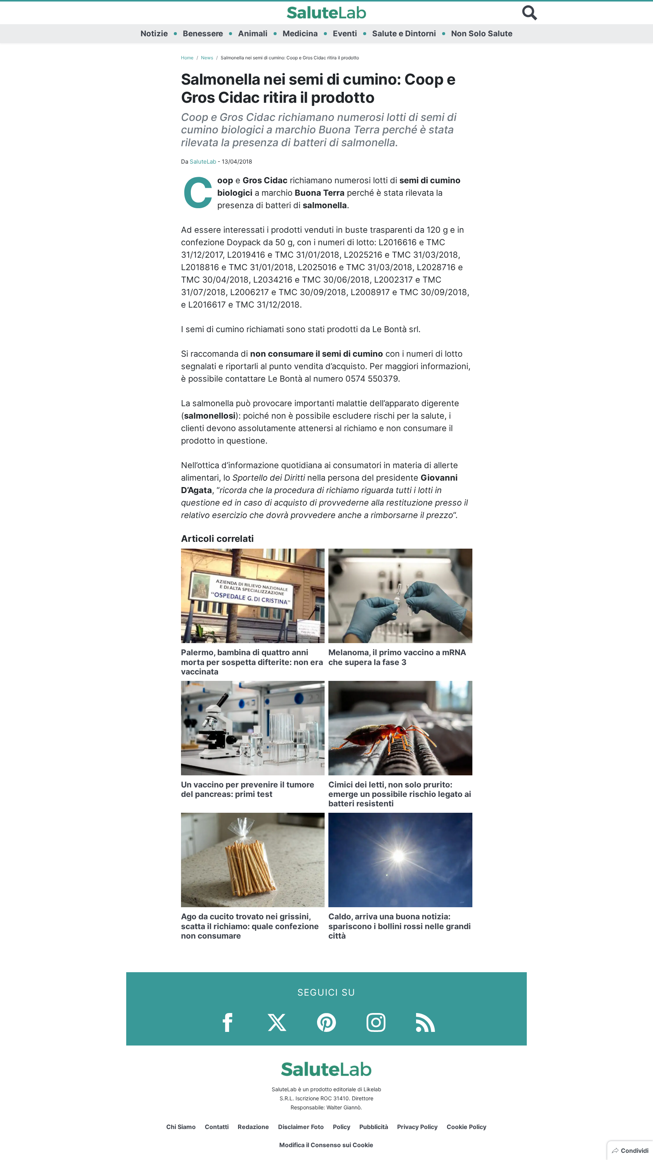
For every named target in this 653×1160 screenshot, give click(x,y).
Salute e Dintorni (404, 33)
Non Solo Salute (481, 33)
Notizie (154, 33)
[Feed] (425, 1021)
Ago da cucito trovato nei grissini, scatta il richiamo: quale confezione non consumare (250, 926)
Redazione (253, 1127)
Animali (253, 33)
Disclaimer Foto (301, 1127)
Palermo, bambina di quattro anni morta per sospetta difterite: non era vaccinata (252, 662)
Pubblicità (373, 1127)
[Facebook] (227, 1021)
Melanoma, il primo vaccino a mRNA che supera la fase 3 (397, 657)
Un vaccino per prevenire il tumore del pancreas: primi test (247, 789)
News (207, 57)
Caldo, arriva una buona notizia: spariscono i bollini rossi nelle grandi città (399, 926)
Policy (341, 1127)
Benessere (203, 33)
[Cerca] (529, 12)
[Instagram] (376, 1021)
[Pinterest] (326, 1021)
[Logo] (326, 13)
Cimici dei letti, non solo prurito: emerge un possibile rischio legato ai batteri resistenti (399, 794)
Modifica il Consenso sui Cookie (326, 1145)
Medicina (300, 33)
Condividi (634, 1150)
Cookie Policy (466, 1127)
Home (187, 57)
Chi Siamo (181, 1127)
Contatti (217, 1127)
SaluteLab (203, 161)
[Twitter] (277, 1021)
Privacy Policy (417, 1127)
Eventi (345, 33)
